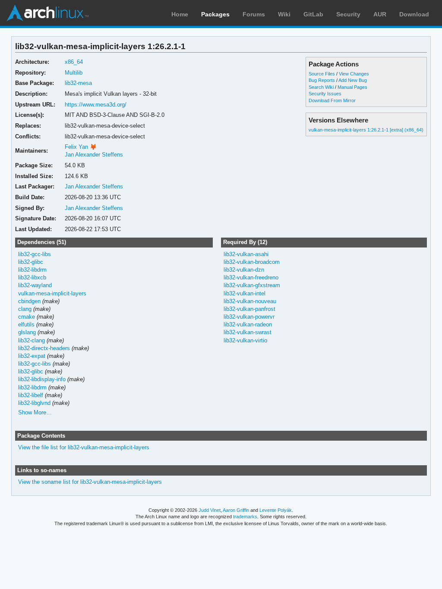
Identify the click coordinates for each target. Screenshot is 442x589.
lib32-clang (31, 340)
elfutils (26, 324)
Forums (254, 14)
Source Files (322, 73)
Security (348, 14)
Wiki (284, 14)
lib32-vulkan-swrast (248, 332)
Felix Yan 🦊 (81, 147)
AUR (379, 14)
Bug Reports (322, 80)
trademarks (245, 516)
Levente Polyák (275, 510)
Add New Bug (352, 80)
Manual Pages (352, 87)
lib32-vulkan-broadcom (252, 262)
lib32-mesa (78, 83)
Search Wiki (321, 87)
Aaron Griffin (236, 510)
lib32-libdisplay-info (42, 379)
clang (25, 309)
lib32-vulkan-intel (244, 293)
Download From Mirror (332, 100)
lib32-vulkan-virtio (245, 340)
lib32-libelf (30, 395)
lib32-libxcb (32, 277)
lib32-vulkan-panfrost (249, 309)
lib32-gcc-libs (34, 254)
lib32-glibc (30, 262)
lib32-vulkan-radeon (248, 324)
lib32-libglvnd (34, 403)
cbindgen (29, 301)
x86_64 (74, 62)
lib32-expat (31, 356)
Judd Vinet (210, 510)
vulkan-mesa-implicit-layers (52, 293)
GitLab (313, 14)
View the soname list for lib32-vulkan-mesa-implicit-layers (90, 482)
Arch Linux (47, 13)
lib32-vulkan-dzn (244, 269)
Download (414, 14)
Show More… (35, 412)
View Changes (354, 73)
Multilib (73, 72)
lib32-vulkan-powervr (249, 316)
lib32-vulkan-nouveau (250, 301)
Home (179, 14)
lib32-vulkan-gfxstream (252, 285)
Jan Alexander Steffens (94, 154)
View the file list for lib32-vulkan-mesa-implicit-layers (83, 447)
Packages (215, 14)
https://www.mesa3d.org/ (95, 104)
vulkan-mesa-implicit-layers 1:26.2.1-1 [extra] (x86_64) (366, 129)
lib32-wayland (35, 285)
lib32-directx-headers (44, 348)
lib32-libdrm (32, 269)
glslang (27, 332)
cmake (26, 316)
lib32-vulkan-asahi (246, 254)
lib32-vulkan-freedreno (251, 277)
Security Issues (325, 93)
